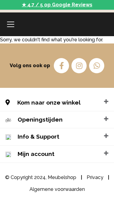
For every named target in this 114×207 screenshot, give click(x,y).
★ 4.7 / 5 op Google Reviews (57, 5)
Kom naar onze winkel (48, 102)
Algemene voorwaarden (57, 189)
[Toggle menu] (11, 24)
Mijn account (36, 153)
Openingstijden (40, 119)
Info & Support (38, 136)
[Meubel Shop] (57, 24)
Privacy (95, 177)
